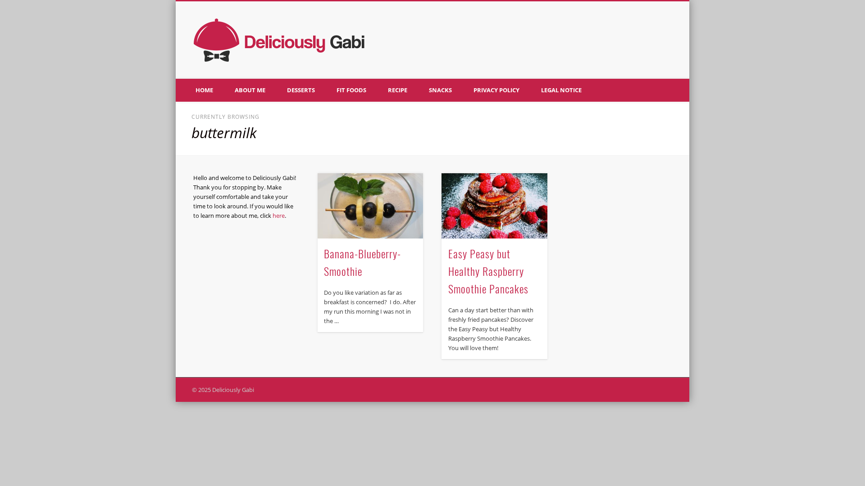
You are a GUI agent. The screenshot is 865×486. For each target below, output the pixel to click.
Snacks (440, 90)
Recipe (397, 90)
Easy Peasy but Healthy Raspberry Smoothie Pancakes (488, 271)
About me (250, 90)
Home (204, 90)
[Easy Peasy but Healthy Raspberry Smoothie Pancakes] (494, 205)
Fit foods (351, 90)
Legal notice (561, 90)
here (279, 216)
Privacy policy (496, 90)
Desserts (301, 90)
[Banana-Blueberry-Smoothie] (370, 205)
